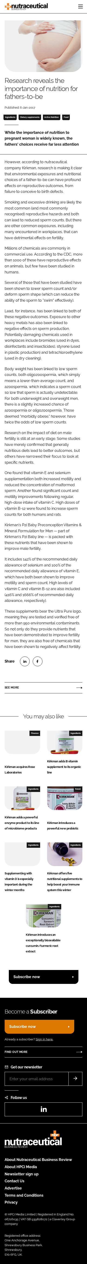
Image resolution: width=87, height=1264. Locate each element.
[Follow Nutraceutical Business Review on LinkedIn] (43, 1110)
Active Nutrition (51, 117)
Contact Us (14, 1181)
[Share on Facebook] (37, 661)
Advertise (13, 1188)
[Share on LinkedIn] (25, 661)
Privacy (11, 1202)
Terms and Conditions (24, 1195)
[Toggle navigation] (80, 6)
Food (66, 117)
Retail (78, 789)
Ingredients (10, 117)
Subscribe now (26, 977)
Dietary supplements (29, 117)
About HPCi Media (21, 1167)
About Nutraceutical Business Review (38, 1160)
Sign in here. (44, 1039)
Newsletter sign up (22, 1174)
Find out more (16, 1052)
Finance (35, 733)
